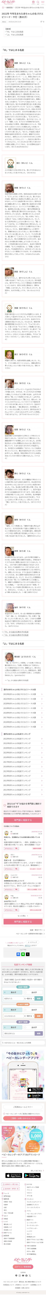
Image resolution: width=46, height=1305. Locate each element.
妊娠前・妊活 (8, 1202)
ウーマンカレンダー (33, 1225)
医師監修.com (31, 1237)
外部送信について (8, 1285)
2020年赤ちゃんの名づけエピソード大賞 (19, 703)
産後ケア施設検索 (9, 1238)
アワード (29, 1190)
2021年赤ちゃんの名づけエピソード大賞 (19, 698)
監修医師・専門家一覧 (11, 1189)
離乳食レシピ (8, 1224)
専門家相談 (7, 1196)
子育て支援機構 (31, 1248)
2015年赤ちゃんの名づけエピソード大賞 (19, 726)
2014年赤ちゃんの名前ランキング (17, 775)
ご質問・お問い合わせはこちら (23, 1118)
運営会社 (21, 1282)
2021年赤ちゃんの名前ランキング (17, 743)
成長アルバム (8, 1233)
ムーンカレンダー (32, 1223)
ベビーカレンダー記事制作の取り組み (29, 933)
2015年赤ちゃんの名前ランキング (17, 771)
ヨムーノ (29, 1234)
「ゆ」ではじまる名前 (14, 31)
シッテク (29, 1231)
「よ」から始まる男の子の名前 (17, 680)
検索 (39, 998)
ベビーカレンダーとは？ (10, 1282)
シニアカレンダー (32, 1228)
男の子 (13, 992)
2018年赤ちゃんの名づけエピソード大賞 (19, 712)
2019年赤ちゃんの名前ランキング (17, 752)
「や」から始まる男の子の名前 (15, 632)
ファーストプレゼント (33, 1207)
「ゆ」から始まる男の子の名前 (15, 635)
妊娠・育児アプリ (36, 930)
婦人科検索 (7, 1244)
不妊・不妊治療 (8, 1213)
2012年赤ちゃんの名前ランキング (17, 785)
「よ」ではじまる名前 (14, 34)
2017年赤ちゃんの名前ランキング (17, 762)
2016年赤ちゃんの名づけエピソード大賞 (19, 722)
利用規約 (17, 1288)
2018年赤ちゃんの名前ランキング (17, 757)
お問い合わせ (25, 1288)
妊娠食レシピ (8, 1227)
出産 (5, 1207)
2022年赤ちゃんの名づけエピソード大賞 (19, 694)
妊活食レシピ (8, 1230)
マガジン (29, 1193)
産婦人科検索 (8, 1241)
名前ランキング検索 (33, 1187)
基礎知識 (9, 7)
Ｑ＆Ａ (6, 1216)
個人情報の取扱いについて (33, 1282)
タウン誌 (29, 1196)
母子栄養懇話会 (31, 1254)
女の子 (34, 992)
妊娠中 (6, 1205)
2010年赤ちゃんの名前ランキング (17, 794)
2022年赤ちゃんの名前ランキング (17, 738)
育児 (5, 1210)
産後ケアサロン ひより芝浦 (35, 1242)
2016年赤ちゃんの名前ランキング (17, 766)
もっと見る (22, 916)
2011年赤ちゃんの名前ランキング (17, 789)
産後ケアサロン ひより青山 (35, 1239)
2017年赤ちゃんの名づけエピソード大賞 (19, 717)
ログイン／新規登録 (23, 1266)
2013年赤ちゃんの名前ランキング (17, 780)
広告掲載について (35, 1285)
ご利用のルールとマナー (23, 1107)
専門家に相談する (23, 820)
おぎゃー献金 (31, 1251)
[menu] (43, 2)
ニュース (6, 1193)
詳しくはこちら (36, 1171)
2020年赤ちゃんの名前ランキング (17, 748)
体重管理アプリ (31, 1216)
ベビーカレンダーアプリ (34, 1214)
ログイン (27, 945)
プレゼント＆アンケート (34, 1202)
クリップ (33, 942)
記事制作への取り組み (11, 1184)
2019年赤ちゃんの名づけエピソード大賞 (19, 708)
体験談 (6, 1219)
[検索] (38, 2)
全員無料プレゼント (33, 1205)
